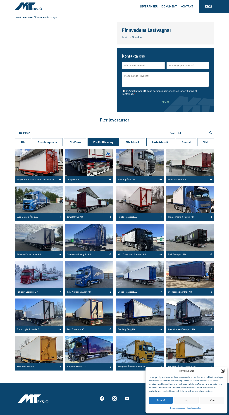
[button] (222, 370)
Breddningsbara (47, 142)
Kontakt (187, 6)
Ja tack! (161, 400)
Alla (23, 142)
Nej (186, 400)
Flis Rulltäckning (103, 142)
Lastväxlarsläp (160, 142)
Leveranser (149, 6)
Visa (212, 400)
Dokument (169, 6)
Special (186, 142)
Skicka (165, 102)
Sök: (172, 133)
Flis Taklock (133, 142)
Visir (206, 142)
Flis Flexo (75, 142)
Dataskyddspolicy (177, 408)
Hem (17, 17)
